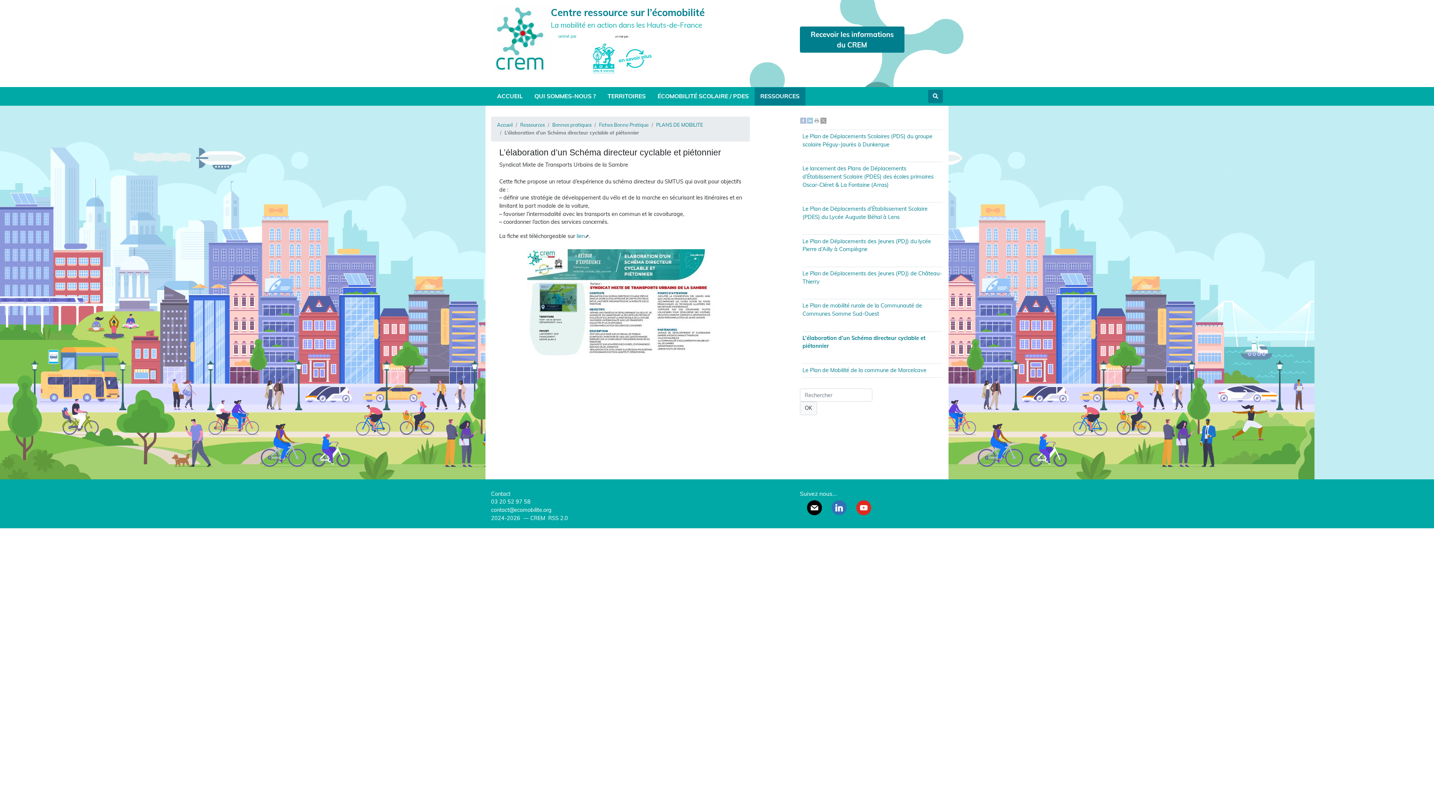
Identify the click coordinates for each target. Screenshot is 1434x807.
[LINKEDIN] (839, 507)
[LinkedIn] (810, 120)
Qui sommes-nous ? (565, 96)
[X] (823, 120)
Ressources (780, 96)
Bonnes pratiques (572, 125)
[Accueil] (521, 38)
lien (581, 236)
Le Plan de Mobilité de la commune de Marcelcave (864, 370)
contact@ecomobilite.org (521, 510)
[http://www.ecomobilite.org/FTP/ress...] (620, 353)
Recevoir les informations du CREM (852, 39)
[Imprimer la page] (817, 120)
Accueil (510, 96)
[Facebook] (803, 120)
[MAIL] (814, 507)
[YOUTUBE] (863, 507)
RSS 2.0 (557, 518)
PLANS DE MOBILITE (679, 125)
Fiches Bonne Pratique (624, 125)
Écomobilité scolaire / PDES (703, 96)
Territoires (627, 96)
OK (808, 408)
